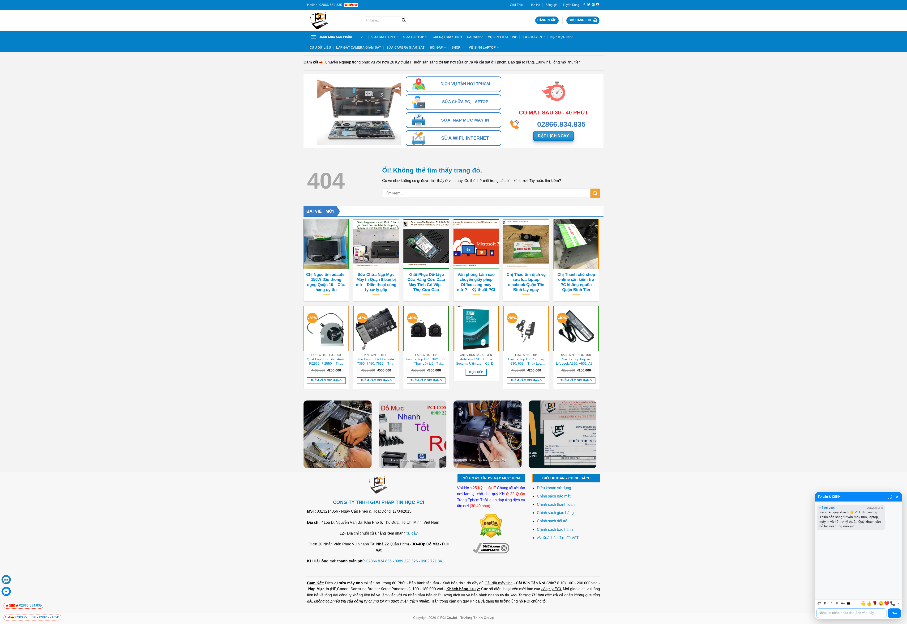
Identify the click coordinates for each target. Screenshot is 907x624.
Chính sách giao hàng (555, 513)
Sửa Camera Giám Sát (405, 47)
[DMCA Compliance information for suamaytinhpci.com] (491, 548)
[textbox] (851, 613)
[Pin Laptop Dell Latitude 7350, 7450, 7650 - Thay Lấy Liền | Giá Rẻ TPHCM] (376, 328)
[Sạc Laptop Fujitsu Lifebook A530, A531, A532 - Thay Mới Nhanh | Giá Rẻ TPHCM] (576, 328)
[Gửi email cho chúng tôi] (593, 4)
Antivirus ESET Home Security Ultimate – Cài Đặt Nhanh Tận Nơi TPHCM (476, 361)
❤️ (886, 603)
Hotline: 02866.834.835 (324, 5)
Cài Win (473, 37)
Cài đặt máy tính (498, 583)
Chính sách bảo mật (553, 496)
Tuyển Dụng (571, 5)
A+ (843, 603)
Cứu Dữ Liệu (320, 47)
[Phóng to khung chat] (889, 496)
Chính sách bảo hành (555, 529)
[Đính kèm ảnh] (819, 603)
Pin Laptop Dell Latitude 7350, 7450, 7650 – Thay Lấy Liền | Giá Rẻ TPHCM (376, 361)
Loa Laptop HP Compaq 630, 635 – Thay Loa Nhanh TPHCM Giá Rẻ (526, 361)
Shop (456, 47)
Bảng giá (551, 5)
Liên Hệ (535, 5)
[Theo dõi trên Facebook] (584, 4)
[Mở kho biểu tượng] (898, 603)
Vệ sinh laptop (482, 47)
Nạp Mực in (318, 589)
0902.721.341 (432, 561)
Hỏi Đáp (436, 47)
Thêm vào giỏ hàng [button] (326, 380)
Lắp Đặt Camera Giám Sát (358, 47)
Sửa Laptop (413, 37)
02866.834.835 (379, 561)
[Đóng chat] (897, 496)
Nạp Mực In (560, 37)
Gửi (894, 613)
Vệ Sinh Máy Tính (502, 37)
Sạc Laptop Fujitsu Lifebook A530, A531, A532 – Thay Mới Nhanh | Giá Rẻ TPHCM (576, 361)
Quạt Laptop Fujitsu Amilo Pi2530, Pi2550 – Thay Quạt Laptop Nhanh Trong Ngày (326, 361)
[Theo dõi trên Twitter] (588, 4)
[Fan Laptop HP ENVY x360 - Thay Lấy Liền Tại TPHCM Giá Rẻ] (426, 328)
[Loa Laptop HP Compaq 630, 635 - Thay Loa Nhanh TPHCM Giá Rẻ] (526, 328)
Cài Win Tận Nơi (530, 583)
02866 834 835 (30, 605)
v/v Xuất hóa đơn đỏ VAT (558, 538)
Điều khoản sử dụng (554, 488)
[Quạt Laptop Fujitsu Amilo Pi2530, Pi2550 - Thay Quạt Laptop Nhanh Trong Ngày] (326, 328)
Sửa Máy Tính (383, 37)
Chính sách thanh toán (556, 504)
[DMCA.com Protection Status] (491, 526)
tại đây (412, 533)
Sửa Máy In (532, 37)
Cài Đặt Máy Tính (447, 37)
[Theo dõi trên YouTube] (597, 4)
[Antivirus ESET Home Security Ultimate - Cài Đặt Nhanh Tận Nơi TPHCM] (476, 328)
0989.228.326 (406, 561)
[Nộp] (404, 21)
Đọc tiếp (476, 372)
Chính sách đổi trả (552, 521)
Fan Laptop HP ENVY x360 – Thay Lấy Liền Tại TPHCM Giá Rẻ (426, 361)
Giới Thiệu (517, 5)
